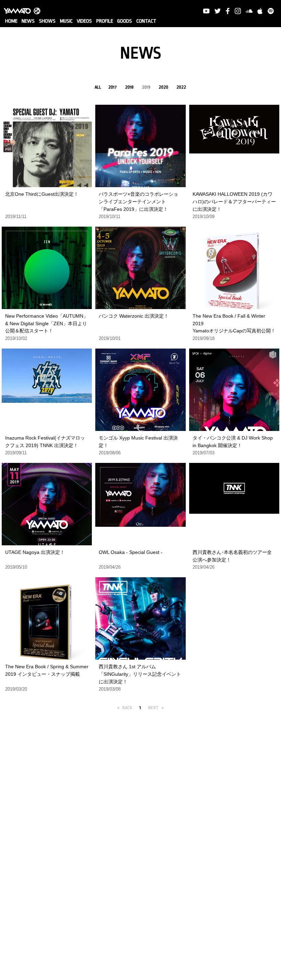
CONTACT (146, 21)
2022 (181, 87)
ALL (98, 87)
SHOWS (47, 21)
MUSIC (66, 21)
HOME (11, 21)
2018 (129, 87)
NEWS (28, 21)
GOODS (124, 21)
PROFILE (104, 21)
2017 (112, 87)
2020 (163, 87)
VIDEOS (84, 21)
